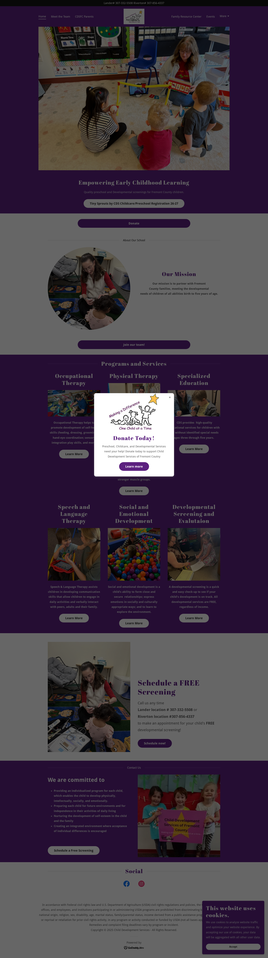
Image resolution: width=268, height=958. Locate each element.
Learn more (134, 466)
